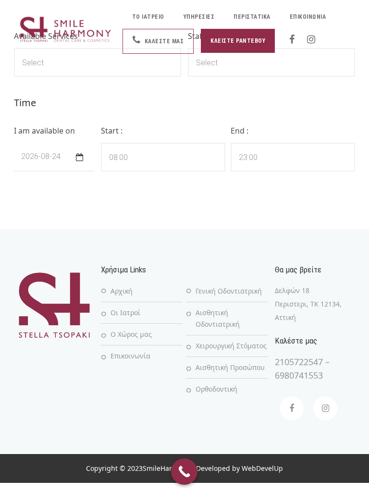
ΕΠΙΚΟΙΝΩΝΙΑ (308, 16)
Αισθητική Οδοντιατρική (218, 318)
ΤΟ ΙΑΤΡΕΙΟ (148, 16)
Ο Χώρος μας (131, 334)
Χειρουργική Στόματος (231, 345)
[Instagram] (325, 408)
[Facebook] (292, 408)
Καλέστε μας (163, 41)
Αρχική (122, 290)
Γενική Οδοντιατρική (229, 290)
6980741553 (299, 375)
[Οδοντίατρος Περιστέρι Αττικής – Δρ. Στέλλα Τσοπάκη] (65, 29)
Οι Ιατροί (125, 312)
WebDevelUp (262, 468)
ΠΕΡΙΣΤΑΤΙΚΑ (252, 16)
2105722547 (299, 362)
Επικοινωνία (130, 355)
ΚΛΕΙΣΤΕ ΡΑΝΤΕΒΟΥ (237, 40)
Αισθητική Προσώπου (230, 367)
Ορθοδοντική (216, 389)
